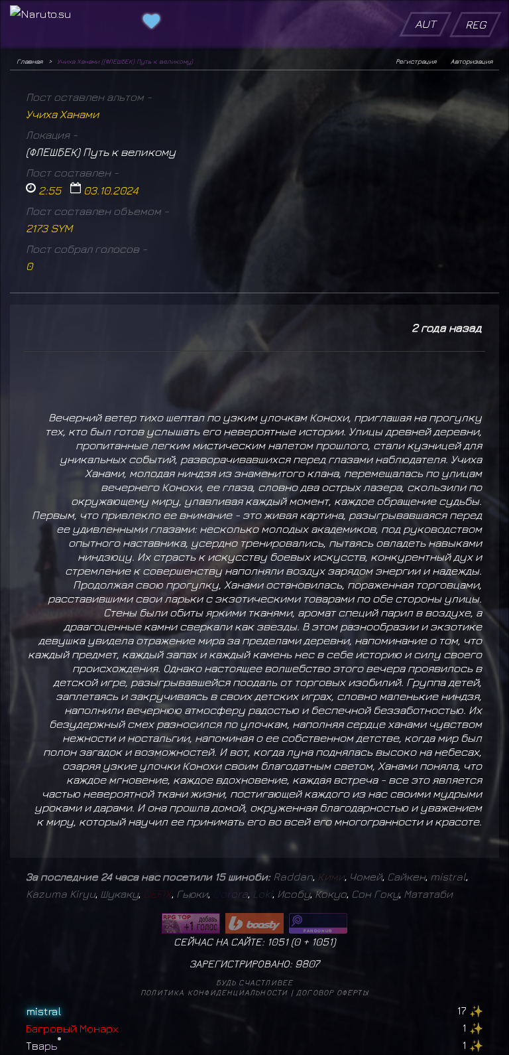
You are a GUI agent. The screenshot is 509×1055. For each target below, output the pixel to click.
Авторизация (471, 61)
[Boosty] (254, 923)
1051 (322, 941)
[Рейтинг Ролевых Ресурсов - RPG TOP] (191, 923)
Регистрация (416, 61)
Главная (29, 61)
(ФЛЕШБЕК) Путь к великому (101, 152)
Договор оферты (332, 992)
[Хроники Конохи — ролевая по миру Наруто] (318, 923)
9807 (307, 963)
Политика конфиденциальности (214, 992)
